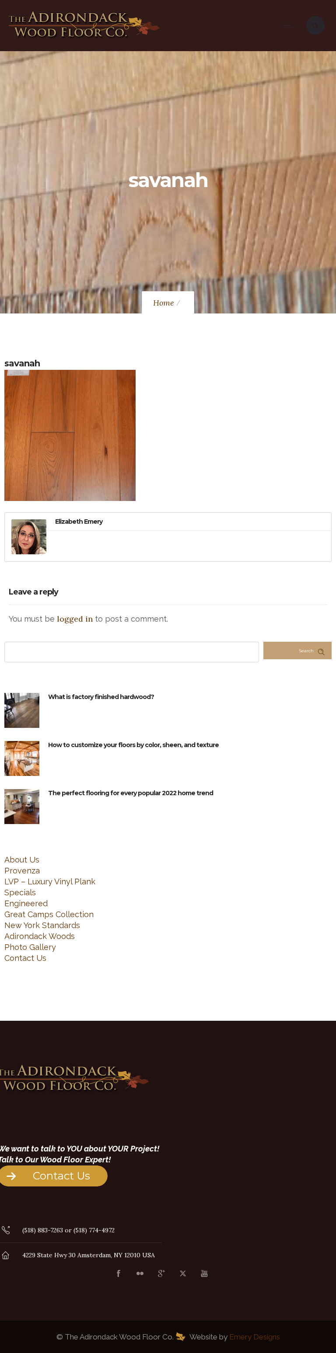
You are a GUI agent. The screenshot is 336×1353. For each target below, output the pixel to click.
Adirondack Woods (39, 936)
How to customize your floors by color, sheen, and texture (133, 745)
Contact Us (25, 958)
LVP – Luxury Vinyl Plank (49, 881)
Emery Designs (254, 1336)
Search (306, 651)
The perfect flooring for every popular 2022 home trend (130, 793)
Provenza (22, 870)
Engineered (26, 903)
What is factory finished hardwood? (101, 697)
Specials (20, 892)
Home (163, 303)
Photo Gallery (30, 947)
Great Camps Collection (49, 914)
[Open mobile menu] (290, 25)
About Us (21, 859)
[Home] (84, 39)
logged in (75, 619)
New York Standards (42, 925)
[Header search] (315, 24)
